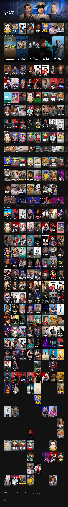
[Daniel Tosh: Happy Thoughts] (37, 309)
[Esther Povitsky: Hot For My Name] (7, 331)
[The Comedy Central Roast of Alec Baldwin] (7, 286)
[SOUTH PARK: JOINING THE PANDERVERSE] (15, 445)
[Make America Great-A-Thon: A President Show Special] (7, 400)
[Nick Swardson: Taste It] (37, 411)
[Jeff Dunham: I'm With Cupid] (60, 343)
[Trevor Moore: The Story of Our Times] (53, 468)
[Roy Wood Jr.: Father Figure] (22, 434)
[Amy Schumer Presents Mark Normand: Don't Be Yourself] (53, 240)
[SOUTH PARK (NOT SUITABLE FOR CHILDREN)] (22, 445)
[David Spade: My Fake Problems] (53, 309)
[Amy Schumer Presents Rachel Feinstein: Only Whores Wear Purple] (60, 240)
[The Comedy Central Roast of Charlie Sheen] (30, 286)
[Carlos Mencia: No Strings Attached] (22, 274)
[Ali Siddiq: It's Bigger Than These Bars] (37, 240)
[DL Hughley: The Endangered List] (15, 309)
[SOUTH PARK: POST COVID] (60, 434)
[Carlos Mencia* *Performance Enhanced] (7, 274)
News (4, 499)
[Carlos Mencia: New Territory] (15, 274)
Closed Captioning (25, 494)
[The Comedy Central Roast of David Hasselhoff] (37, 286)
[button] (7, 28)
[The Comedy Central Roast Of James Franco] (53, 286)
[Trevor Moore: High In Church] (45, 468)
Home (4, 493)
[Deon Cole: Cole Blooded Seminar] (22, 320)
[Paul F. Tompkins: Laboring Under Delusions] (30, 423)
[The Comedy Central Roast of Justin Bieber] (60, 286)
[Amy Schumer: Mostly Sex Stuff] (15, 252)
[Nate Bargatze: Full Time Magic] (7, 411)
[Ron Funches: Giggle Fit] (15, 434)
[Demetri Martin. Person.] (60, 309)
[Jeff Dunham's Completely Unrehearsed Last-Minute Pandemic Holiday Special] (7, 354)
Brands (4, 498)
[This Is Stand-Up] (7, 468)
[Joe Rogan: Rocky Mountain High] (37, 366)
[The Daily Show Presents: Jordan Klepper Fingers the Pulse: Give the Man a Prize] (53, 457)
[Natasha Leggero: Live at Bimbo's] (60, 400)
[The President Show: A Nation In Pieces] (53, 423)
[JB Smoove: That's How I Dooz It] (37, 343)
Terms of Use (15, 493)
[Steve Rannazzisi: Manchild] (7, 457)
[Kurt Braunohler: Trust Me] (22, 388)
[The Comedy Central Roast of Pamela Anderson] (7, 297)
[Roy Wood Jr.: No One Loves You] (37, 434)
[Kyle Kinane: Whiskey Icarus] (53, 388)
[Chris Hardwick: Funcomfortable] (45, 274)
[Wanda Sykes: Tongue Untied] (37, 480)
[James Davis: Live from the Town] (45, 343)
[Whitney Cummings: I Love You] (45, 480)
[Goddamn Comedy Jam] (37, 331)
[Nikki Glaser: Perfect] (45, 411)
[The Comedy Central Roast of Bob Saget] (15, 286)
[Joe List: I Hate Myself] (30, 366)
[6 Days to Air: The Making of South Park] (7, 240)
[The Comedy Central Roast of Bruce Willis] (22, 286)
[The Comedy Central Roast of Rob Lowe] (15, 297)
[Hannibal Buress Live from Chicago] (60, 331)
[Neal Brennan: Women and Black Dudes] (22, 411)
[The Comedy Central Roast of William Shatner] (22, 297)
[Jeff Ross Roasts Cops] (30, 354)
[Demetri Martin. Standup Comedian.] (7, 320)
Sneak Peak (5, 500)
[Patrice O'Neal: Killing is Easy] (22, 423)
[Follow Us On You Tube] (37, 493)
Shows (4, 494)
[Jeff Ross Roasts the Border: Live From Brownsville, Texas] (45, 354)
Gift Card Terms (15, 494)
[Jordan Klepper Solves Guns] (7, 377)
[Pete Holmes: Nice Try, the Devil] (45, 423)
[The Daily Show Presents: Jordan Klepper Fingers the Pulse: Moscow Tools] (37, 377)
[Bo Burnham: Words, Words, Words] (30, 263)
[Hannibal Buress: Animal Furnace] (53, 331)
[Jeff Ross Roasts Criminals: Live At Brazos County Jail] (37, 354)
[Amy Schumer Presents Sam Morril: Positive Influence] (7, 252)
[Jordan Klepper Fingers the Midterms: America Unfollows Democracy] (22, 377)
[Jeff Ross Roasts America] (22, 354)
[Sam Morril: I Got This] (37, 445)
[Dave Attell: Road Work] (45, 309)
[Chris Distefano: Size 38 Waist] (37, 274)
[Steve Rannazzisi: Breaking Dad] (60, 445)
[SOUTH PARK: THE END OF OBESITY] (30, 445)
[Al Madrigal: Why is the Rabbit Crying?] (30, 240)
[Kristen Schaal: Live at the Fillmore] (7, 388)
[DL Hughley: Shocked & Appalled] (7, 309)
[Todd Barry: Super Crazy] (22, 468)
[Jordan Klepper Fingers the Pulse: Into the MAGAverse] (30, 377)
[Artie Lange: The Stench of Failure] (45, 252)
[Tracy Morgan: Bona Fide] (37, 468)
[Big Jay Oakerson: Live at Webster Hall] (15, 263)
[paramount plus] (6, 1)
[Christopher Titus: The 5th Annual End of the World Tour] (53, 274)
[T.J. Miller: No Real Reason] (22, 457)
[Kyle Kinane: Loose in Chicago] (45, 388)
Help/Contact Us (25, 493)
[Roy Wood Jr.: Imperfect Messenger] (30, 434)
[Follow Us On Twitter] (35, 493)
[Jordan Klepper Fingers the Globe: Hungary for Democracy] (15, 377)
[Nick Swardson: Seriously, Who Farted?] (30, 411)
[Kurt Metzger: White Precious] (30, 388)
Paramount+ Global (6, 501)
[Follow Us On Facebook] (33, 493)
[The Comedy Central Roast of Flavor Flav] (45, 286)
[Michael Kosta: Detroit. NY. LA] (30, 400)
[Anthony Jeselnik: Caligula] (30, 252)
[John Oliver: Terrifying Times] (60, 366)
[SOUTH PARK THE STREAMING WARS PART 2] (7, 445)
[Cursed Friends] (60, 297)
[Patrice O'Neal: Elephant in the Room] (15, 423)
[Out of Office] (7, 423)
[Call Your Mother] (60, 263)
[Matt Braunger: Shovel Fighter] (22, 400)
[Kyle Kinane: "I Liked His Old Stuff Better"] (37, 388)
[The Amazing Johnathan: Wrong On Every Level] (45, 240)
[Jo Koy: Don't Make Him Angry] (7, 366)
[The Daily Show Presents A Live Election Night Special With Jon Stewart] (22, 309)
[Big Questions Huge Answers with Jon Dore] (22, 263)
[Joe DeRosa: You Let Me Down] (22, 366)
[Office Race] (60, 411)
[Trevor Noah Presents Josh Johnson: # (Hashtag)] (60, 468)
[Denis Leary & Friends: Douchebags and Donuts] (15, 320)
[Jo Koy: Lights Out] (15, 366)
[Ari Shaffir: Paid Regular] (37, 252)
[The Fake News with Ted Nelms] (30, 331)
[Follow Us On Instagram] (39, 493)
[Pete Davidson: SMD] (37, 423)
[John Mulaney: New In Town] (45, 366)
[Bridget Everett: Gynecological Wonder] (37, 263)
